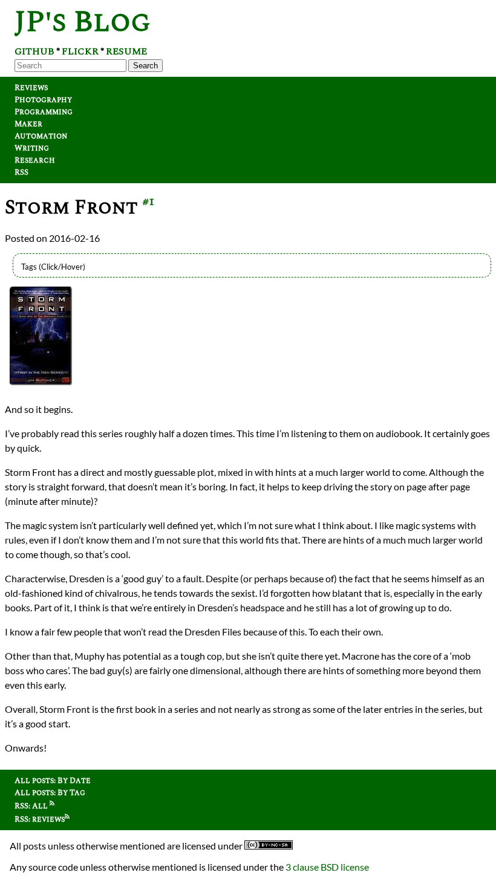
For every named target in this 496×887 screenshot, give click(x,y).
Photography (43, 100)
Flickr (80, 51)
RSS (21, 172)
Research (35, 160)
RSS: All (32, 806)
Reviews (31, 88)
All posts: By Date (53, 781)
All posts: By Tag (50, 793)
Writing (32, 148)
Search (145, 65)
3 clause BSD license (327, 866)
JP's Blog (83, 22)
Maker (28, 124)
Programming (44, 112)
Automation (41, 136)
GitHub (34, 51)
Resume (126, 51)
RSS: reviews (40, 819)
